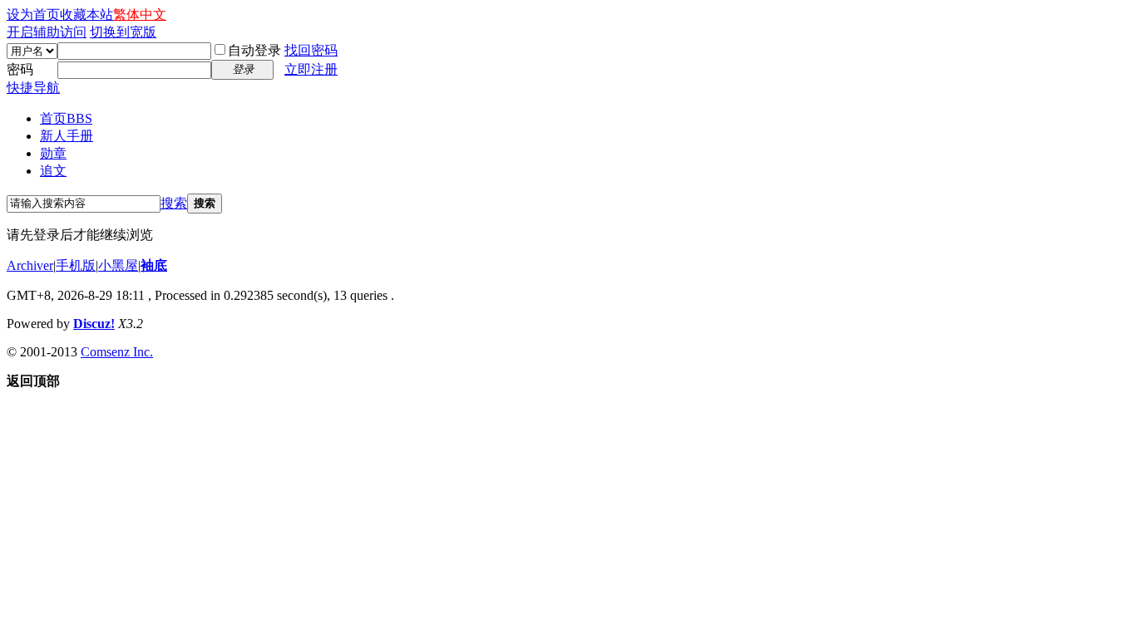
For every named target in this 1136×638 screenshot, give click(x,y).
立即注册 (311, 69)
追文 (53, 171)
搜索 (174, 203)
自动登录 (254, 50)
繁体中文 (139, 14)
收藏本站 (86, 14)
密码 (20, 69)
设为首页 (33, 14)
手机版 (76, 265)
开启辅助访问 (46, 32)
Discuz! (94, 324)
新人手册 (66, 136)
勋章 (53, 153)
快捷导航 (33, 88)
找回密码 (311, 50)
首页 (66, 118)
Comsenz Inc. (117, 352)
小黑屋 (118, 265)
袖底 (154, 265)
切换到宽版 (123, 32)
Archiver (30, 265)
